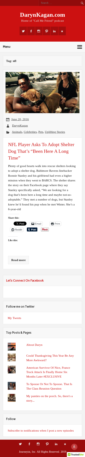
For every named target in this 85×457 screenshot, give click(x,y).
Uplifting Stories (55, 131)
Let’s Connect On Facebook (25, 280)
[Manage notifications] (74, 447)
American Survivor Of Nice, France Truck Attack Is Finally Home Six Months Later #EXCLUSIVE (48, 372)
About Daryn (34, 344)
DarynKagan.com (42, 14)
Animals (17, 131)
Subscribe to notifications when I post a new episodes (41, 430)
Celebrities (30, 131)
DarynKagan (20, 125)
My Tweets (14, 318)
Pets (40, 131)
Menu (6, 46)
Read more (18, 260)
